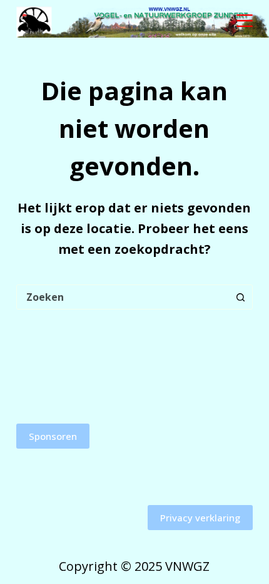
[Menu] (244, 21)
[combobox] (122, 297)
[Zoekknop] (240, 297)
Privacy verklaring (200, 517)
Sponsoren (53, 436)
